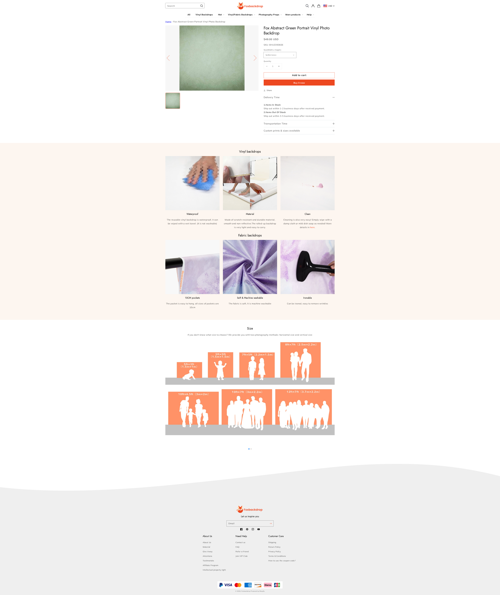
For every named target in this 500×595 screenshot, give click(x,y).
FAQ (237, 547)
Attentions (207, 556)
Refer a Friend (242, 551)
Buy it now (299, 82)
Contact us (240, 542)
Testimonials (208, 560)
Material (206, 547)
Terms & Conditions (277, 556)
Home (168, 21)
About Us (207, 542)
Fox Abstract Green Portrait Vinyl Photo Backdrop (199, 21)
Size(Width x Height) (272, 50)
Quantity (267, 61)
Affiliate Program (210, 565)
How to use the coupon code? (281, 560)
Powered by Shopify (258, 591)
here (312, 227)
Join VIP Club (242, 556)
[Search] (201, 6)
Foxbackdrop (245, 591)
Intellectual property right (214, 570)
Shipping (272, 542)
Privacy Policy (274, 551)
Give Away (207, 551)
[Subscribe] (270, 523)
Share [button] (269, 90)
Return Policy (274, 547)
